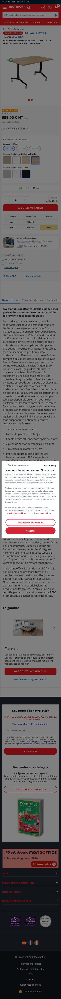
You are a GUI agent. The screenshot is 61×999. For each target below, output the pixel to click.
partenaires (45, 513)
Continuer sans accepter (19, 465)
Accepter (30, 530)
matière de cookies (16, 513)
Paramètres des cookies (30, 522)
